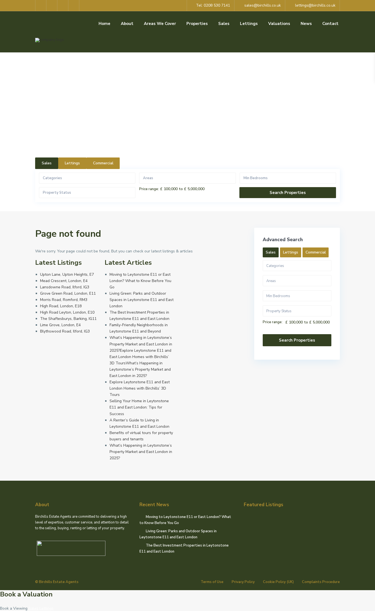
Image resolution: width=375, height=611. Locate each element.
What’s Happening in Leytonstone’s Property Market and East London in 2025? (141, 452)
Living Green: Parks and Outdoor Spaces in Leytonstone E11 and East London (141, 300)
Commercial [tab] (103, 163)
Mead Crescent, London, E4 (64, 280)
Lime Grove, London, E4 (60, 325)
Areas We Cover (160, 23)
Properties (197, 23)
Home (104, 23)
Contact (330, 23)
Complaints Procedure (321, 581)
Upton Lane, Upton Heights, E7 (67, 274)
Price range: (149, 189)
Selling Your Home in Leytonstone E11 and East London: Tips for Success (139, 407)
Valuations (279, 23)
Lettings (249, 23)
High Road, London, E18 (61, 306)
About (127, 23)
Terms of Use (212, 581)
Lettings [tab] (72, 163)
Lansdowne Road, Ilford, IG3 (64, 287)
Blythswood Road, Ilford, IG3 (65, 331)
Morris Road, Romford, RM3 (63, 299)
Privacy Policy (243, 581)
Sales (224, 23)
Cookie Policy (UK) (278, 581)
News (306, 23)
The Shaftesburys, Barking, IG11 (68, 318)
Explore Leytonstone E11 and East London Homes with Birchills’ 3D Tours (140, 388)
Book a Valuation (26, 594)
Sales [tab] (47, 163)
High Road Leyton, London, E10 (67, 312)
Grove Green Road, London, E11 (68, 293)
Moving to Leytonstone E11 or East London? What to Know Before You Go (140, 281)
